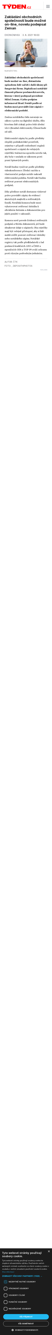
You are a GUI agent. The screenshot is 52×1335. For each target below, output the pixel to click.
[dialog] (26, 1291)
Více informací (8, 1272)
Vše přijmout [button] (26, 1316)
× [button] (49, 1251)
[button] (26, 1275)
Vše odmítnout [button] (26, 1323)
